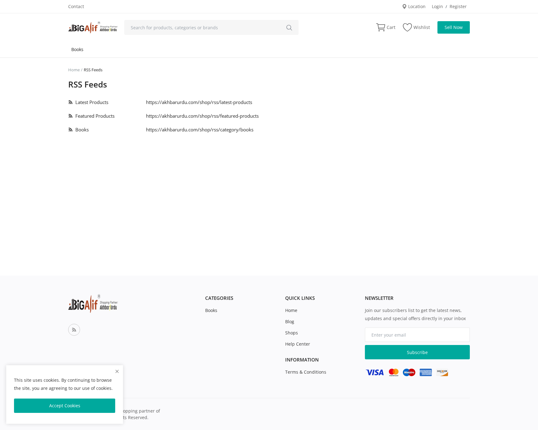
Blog (289, 321)
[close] (117, 371)
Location (416, 6)
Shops (291, 333)
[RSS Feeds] (74, 330)
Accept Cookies (64, 406)
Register (458, 6)
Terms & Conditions (305, 372)
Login (437, 6)
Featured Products (94, 116)
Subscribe (417, 352)
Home (74, 70)
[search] (289, 27)
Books (77, 49)
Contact (76, 6)
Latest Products (90, 102)
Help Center (297, 344)
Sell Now (454, 27)
